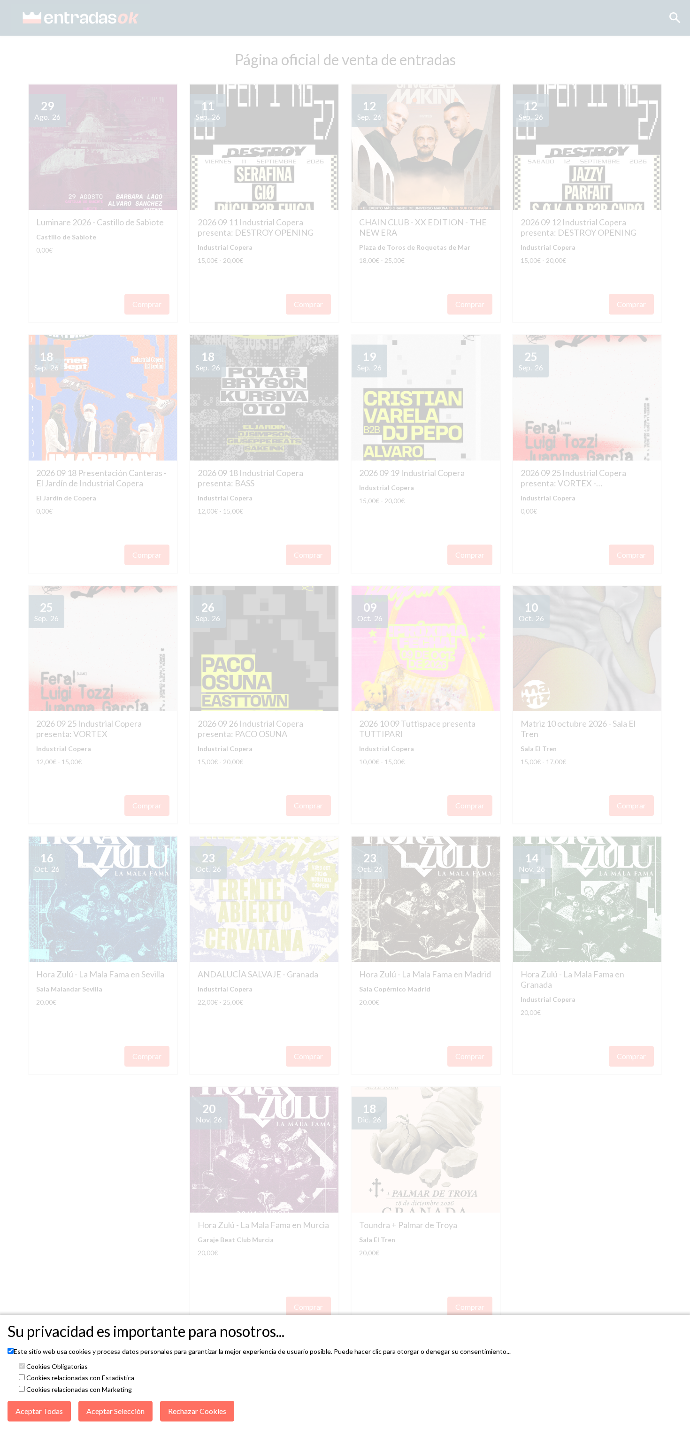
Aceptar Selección (115, 1410)
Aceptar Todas (39, 1410)
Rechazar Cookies (197, 1410)
